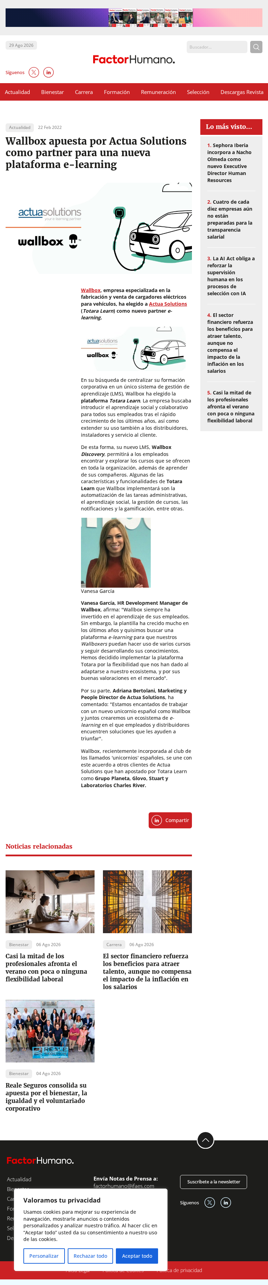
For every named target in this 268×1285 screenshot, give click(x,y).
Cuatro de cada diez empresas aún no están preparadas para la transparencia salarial (229, 219)
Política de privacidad (179, 1270)
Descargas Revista (242, 91)
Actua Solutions (168, 303)
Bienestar (52, 91)
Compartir (177, 820)
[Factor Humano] (134, 59)
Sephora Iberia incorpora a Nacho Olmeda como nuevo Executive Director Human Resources (229, 162)
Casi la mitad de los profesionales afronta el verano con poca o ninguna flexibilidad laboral (46, 967)
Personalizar (44, 1256)
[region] (91, 1230)
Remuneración (158, 91)
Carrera (84, 91)
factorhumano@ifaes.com (124, 1185)
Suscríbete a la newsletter (213, 1181)
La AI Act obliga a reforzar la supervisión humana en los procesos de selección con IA (231, 276)
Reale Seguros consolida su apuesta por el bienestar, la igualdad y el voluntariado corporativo (46, 1097)
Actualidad (17, 91)
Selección (198, 91)
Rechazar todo (90, 1256)
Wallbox (90, 290)
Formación (117, 91)
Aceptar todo (137, 1256)
